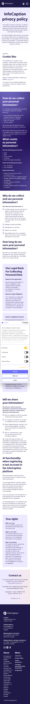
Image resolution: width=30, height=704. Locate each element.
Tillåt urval (15, 376)
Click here (10, 79)
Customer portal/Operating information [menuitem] (20, 666)
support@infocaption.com (15, 583)
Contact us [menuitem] (18, 655)
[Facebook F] (10, 647)
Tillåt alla (15, 371)
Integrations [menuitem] (18, 670)
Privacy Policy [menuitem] (19, 658)
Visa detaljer (22, 367)
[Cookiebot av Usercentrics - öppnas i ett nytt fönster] (22, 323)
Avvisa (15, 380)
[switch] (26, 352)
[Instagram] (4, 647)
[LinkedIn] (7, 647)
